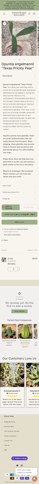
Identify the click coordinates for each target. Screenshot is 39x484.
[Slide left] (15, 59)
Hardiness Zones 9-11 (11, 192)
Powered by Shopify (29, 482)
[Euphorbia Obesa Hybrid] (9, 331)
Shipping (6, 199)
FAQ (5, 450)
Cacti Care (7, 186)
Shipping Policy (9, 422)
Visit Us (7, 445)
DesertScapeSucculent (15, 482)
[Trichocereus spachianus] (25, 331)
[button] (4, 14)
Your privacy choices (11, 431)
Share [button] (6, 240)
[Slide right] (24, 59)
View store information (12, 234)
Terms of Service (10, 436)
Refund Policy (9, 426)
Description (7, 76)
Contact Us (8, 441)
